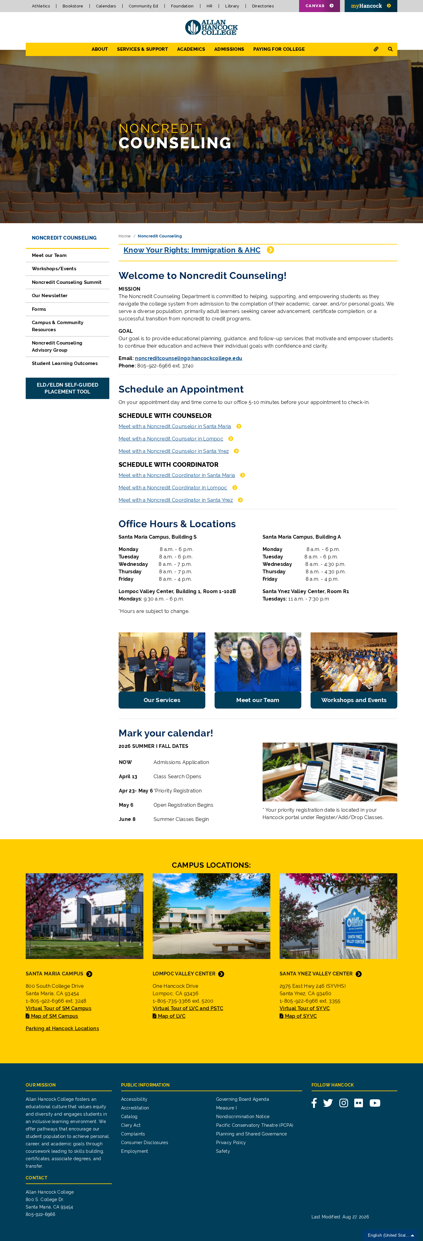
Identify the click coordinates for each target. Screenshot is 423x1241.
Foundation (182, 6)
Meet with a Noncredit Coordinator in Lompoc (173, 488)
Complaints (133, 1133)
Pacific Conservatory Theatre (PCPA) (254, 1125)
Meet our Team (49, 255)
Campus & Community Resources (58, 326)
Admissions (229, 49)
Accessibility (134, 1099)
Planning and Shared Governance (251, 1133)
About (100, 49)
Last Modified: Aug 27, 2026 (340, 1216)
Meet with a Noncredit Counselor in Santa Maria (175, 426)
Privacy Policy (231, 1142)
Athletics (41, 6)
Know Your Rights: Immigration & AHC (192, 249)
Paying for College (279, 49)
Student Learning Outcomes (65, 363)
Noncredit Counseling (64, 238)
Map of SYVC (301, 1016)
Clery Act (131, 1125)
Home (125, 236)
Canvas (315, 5)
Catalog (129, 1116)
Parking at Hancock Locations (62, 1028)
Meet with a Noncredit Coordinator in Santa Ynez (176, 500)
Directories (263, 6)
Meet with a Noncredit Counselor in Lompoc (171, 439)
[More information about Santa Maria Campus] (84, 915)
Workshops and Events (353, 699)
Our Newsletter (50, 295)
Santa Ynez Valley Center (316, 974)
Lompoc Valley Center (184, 974)
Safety (223, 1151)
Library (232, 6)
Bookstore (73, 6)
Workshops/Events (54, 268)
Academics (191, 49)
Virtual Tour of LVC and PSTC (188, 1008)
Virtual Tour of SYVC (305, 1008)
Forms (39, 309)
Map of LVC (171, 1016)
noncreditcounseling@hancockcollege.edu (188, 358)
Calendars (106, 6)
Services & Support (142, 49)
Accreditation (135, 1107)
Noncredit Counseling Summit (67, 282)
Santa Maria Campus (55, 974)
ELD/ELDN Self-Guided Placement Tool (67, 388)
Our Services (162, 699)
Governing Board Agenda (242, 1099)
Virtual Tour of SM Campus (58, 1008)
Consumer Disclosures (144, 1142)
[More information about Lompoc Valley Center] (211, 915)
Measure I (226, 1107)
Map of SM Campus (54, 1016)
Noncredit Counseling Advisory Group (57, 346)
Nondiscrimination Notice (243, 1116)
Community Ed (143, 6)
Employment (134, 1151)
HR (210, 6)
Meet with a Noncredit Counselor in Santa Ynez (174, 451)
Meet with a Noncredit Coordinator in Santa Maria (177, 475)
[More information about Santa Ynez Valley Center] (338, 915)
